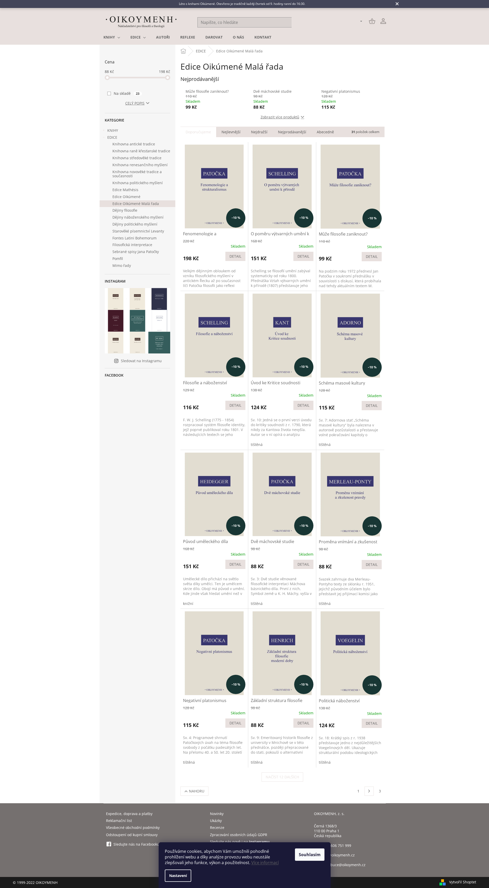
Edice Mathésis (125, 189)
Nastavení (178, 875)
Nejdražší (259, 131)
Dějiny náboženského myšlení (138, 217)
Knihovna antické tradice (133, 144)
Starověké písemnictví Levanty (138, 231)
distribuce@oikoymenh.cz (343, 864)
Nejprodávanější (292, 131)
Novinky (217, 813)
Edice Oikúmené (126, 196)
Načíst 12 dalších (282, 776)
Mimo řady (121, 265)
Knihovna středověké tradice (136, 157)
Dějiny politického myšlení (134, 224)
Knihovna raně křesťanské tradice (141, 150)
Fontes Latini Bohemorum (134, 238)
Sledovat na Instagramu (141, 360)
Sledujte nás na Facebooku (136, 844)
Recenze (217, 827)
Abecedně (325, 131)
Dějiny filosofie (124, 210)
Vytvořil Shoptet (462, 882)
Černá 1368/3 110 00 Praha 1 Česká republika (327, 831)
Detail (235, 256)
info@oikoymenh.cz (338, 855)
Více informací (265, 862)
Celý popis (135, 103)
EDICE (112, 137)
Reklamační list (119, 820)
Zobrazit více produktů (280, 117)
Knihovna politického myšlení (137, 182)
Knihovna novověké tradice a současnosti (137, 174)
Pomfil (117, 258)
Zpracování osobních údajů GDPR (238, 834)
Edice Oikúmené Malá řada (135, 203)
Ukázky (216, 820)
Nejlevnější (231, 131)
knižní (188, 603)
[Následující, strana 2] (369, 791)
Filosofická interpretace (132, 244)
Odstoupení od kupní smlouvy (132, 834)
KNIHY (112, 130)
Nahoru (196, 791)
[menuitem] (111, 37)
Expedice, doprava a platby (129, 813)
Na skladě (127, 93)
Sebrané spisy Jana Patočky (135, 251)
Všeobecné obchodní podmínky (133, 827)
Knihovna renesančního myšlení (140, 164)
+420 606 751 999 (336, 845)
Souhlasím (310, 854)
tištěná (257, 444)
